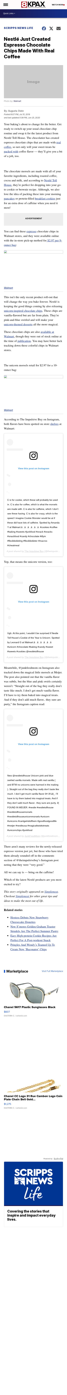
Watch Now (57, 5)
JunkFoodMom (32, 836)
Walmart (17, 101)
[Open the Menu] (5, 4)
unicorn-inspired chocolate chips (23, 311)
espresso (31, 231)
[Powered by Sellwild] (58, 1159)
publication (24, 341)
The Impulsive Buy (34, 551)
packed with (11, 151)
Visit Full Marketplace (52, 971)
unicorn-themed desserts (18, 324)
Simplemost (51, 891)
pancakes (9, 198)
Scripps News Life (18, 28)
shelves (54, 424)
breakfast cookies (45, 198)
